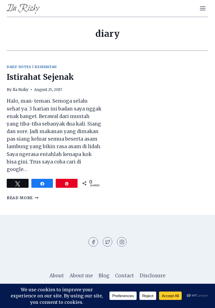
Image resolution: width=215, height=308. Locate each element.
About (57, 276)
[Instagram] (122, 242)
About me (81, 276)
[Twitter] (107, 242)
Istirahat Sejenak (40, 77)
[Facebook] (93, 242)
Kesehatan (46, 67)
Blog (104, 276)
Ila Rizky (21, 89)
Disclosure (152, 276)
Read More (23, 198)
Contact (124, 276)
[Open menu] (202, 8)
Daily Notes (19, 67)
